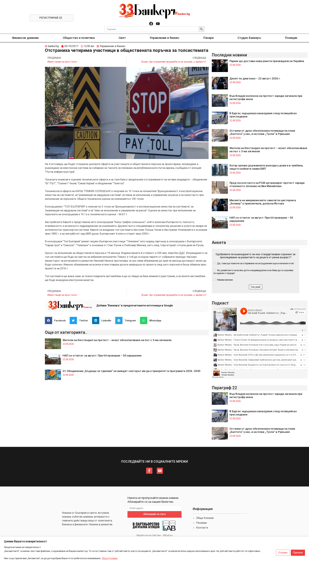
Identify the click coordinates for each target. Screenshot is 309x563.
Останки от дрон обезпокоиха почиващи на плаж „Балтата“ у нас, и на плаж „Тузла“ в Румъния (262, 132)
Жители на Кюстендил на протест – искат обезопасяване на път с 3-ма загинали (117, 340)
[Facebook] (151, 23)
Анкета (219, 242)
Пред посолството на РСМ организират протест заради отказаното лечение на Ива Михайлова (266, 184)
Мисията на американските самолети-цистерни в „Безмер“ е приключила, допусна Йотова (262, 202)
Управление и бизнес (164, 38)
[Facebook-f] (149, 471)
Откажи (282, 552)
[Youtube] (158, 23)
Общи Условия (109, 558)
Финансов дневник (25, 38)
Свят (122, 38)
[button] (56, 320)
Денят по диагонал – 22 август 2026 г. (255, 78)
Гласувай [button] (255, 287)
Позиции (291, 38)
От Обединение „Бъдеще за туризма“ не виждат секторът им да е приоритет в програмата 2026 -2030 (131, 371)
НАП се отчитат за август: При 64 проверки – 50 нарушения (102, 355)
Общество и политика (79, 38)
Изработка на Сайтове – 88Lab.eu (155, 535)
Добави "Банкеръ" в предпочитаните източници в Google (134, 305)
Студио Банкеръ (249, 38)
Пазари (208, 38)
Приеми (298, 552)
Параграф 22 (224, 387)
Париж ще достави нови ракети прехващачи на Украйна (266, 61)
